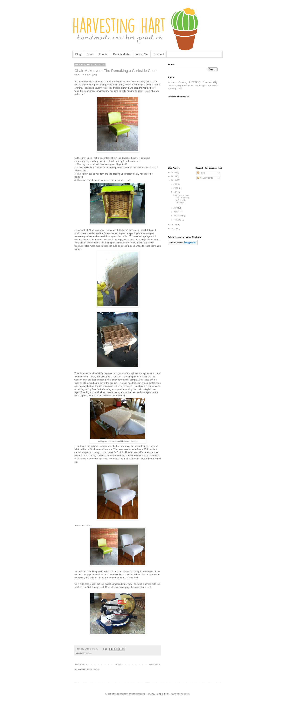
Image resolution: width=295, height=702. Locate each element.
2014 (173, 176)
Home (118, 664)
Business (172, 82)
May (175, 192)
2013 (173, 180)
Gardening (199, 85)
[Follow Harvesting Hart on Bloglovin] (183, 244)
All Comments (206, 178)
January (177, 220)
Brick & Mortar (121, 54)
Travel (179, 89)
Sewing (89, 653)
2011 (173, 228)
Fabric (190, 85)
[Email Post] (105, 649)
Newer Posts (81, 664)
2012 (173, 224)
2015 (173, 172)
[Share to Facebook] (120, 649)
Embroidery (172, 86)
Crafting (195, 82)
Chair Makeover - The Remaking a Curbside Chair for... (181, 199)
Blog (78, 54)
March (176, 212)
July (175, 184)
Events (103, 54)
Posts (202, 173)
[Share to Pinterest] (123, 649)
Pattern (214, 86)
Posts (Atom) (93, 669)
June (176, 188)
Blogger (185, 694)
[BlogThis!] (113, 649)
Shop (90, 54)
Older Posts (154, 664)
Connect (158, 54)
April (175, 208)
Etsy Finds (182, 85)
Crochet (207, 82)
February (177, 215)
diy (83, 653)
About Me (142, 54)
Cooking (182, 82)
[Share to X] (117, 649)
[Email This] (110, 649)
